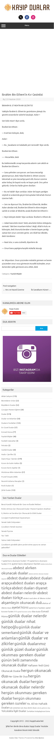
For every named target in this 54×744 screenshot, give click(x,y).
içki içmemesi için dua (18, 708)
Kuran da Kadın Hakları (10, 463)
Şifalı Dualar (6, 490)
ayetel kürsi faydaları (37, 608)
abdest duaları (18, 578)
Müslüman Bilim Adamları (11, 472)
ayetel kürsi (20, 607)
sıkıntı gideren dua (43, 708)
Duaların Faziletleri (8, 423)
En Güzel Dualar (7, 427)
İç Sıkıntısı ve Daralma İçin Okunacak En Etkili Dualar (21, 513)
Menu (27, 25)
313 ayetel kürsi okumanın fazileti (23, 564)
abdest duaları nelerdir (19, 593)
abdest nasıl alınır (30, 598)
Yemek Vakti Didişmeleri (10, 522)
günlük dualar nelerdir (27, 615)
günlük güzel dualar (18, 649)
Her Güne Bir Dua (18, 676)
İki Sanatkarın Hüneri (41, 290)
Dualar (4, 414)
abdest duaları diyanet (30, 588)
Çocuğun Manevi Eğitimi (10, 410)
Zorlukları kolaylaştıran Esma (38, 711)
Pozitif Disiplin (7, 477)
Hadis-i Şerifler (7, 454)
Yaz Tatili (5, 536)
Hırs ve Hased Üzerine (13, 290)
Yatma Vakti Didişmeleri (10, 540)
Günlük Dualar (6, 450)
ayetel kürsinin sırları (24, 612)
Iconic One (13, 738)
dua (33, 611)
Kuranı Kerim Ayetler (9, 468)
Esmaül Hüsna (6, 432)
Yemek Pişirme (7, 531)
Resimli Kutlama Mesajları (11, 481)
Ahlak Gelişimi (6, 396)
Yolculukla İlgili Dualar (13, 711)
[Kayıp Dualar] (27, 12)
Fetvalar (4, 445)
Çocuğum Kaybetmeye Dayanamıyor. (15, 518)
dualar (38, 612)
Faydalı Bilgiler (16, 274)
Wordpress (39, 738)
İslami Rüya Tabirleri (9, 459)
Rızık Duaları (6, 486)
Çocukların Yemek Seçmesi (11, 527)
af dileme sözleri (44, 598)
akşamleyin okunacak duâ (21, 603)
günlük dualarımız (30, 643)
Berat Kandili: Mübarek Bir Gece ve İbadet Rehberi (21, 504)
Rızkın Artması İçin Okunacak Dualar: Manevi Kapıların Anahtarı (26, 509)
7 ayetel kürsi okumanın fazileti (13, 561)
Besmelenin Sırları (8, 401)
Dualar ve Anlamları (9, 419)
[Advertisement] (27, 60)
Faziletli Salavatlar (8, 441)
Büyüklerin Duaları (8, 405)
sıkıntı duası (32, 708)
